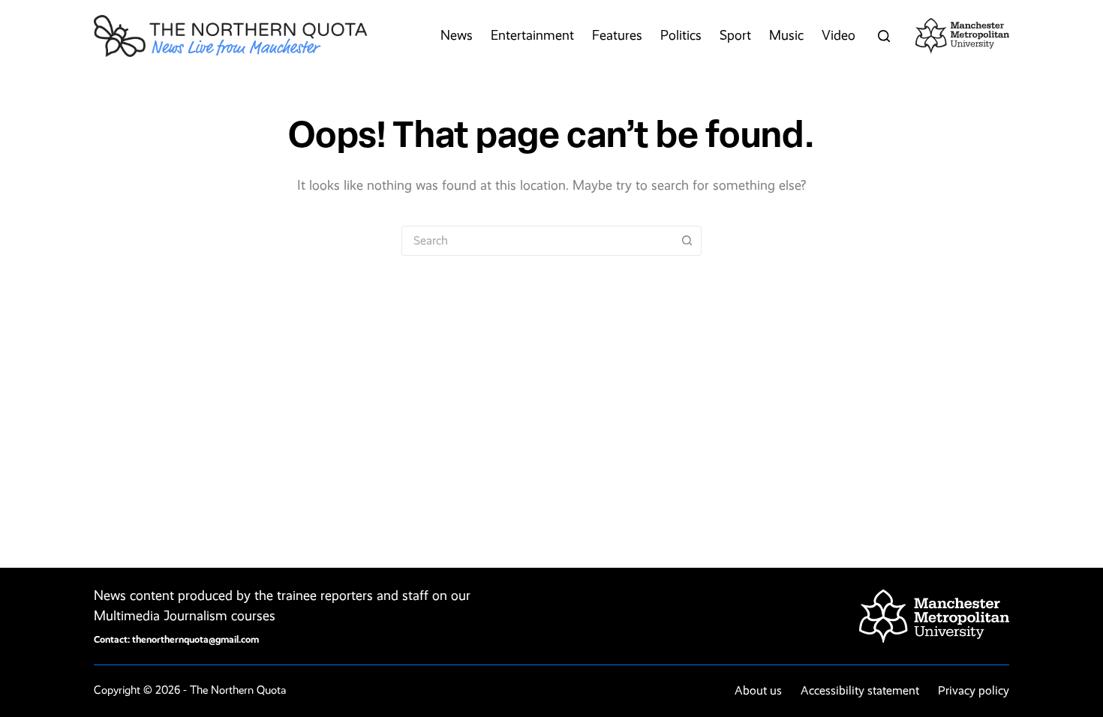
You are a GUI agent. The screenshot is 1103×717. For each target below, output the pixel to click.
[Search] (884, 36)
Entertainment (532, 35)
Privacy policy (973, 690)
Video (838, 35)
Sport (735, 35)
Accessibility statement (860, 690)
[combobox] (537, 241)
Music (786, 35)
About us (758, 690)
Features (617, 35)
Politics (681, 35)
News (456, 35)
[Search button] (686, 240)
